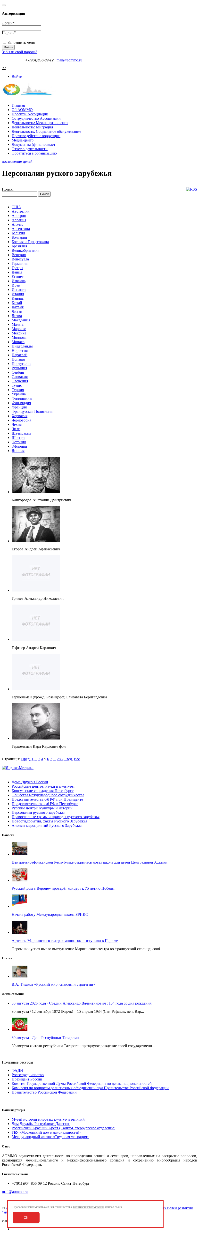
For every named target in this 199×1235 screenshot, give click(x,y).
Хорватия (19, 416)
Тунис (17, 385)
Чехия (17, 424)
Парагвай (19, 355)
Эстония (19, 442)
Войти (17, 76)
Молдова (19, 337)
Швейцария (21, 433)
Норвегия (20, 350)
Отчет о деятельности (30, 149)
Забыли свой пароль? (19, 52)
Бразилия (19, 246)
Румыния (19, 368)
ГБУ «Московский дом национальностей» (46, 1132)
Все (77, 759)
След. (68, 759)
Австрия (19, 216)
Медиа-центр (22, 140)
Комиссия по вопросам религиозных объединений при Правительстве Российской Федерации (90, 1088)
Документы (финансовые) (33, 144)
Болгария (19, 237)
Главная (18, 105)
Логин (8, 23)
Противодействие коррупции (36, 136)
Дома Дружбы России (30, 782)
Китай (17, 303)
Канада (18, 298)
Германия (19, 263)
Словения (20, 381)
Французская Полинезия (32, 411)
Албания (19, 220)
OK (26, 1218)
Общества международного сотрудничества (48, 795)
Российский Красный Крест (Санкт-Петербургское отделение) (63, 1128)
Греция (17, 268)
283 (60, 759)
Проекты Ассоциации (30, 114)
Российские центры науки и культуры (43, 786)
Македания (21, 320)
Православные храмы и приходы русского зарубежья (56, 817)
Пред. (26, 759)
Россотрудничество (28, 1075)
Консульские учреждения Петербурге (43, 791)
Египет (18, 276)
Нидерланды (22, 346)
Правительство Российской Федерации (44, 1092)
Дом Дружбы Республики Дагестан (41, 1124)
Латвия (18, 307)
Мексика (19, 333)
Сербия (18, 372)
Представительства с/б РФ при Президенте (47, 799)
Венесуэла (20, 259)
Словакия (20, 377)
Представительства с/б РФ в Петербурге (45, 804)
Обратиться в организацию (34, 153)
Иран (16, 285)
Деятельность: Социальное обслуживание (46, 131)
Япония (18, 451)
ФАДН (17, 1070)
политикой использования (88, 1207)
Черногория (21, 420)
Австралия (20, 211)
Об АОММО (22, 110)
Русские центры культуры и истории (42, 808)
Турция (18, 390)
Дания (17, 272)
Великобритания (25, 250)
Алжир (17, 224)
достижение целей (17, 161)
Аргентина (21, 229)
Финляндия (21, 403)
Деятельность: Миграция (32, 127)
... (35, 759)
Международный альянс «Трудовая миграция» (50, 1137)
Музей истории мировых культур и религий (48, 1119)
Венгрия (19, 255)
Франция (19, 407)
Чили (16, 429)
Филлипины (22, 398)
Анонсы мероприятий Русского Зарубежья (47, 825)
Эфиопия (19, 446)
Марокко (19, 329)
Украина (19, 394)
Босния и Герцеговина (30, 242)
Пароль (9, 32)
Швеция (18, 438)
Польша (18, 359)
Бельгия (18, 233)
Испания (19, 290)
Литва (17, 316)
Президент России (27, 1079)
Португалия (21, 364)
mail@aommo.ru (69, 60)
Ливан (17, 311)
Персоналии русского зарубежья (38, 812)
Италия (18, 294)
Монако (18, 342)
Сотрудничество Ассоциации (36, 118)
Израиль (18, 281)
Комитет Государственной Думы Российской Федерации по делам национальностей (82, 1083)
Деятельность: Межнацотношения (40, 123)
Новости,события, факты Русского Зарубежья (49, 821)
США (16, 207)
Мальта (18, 324)
